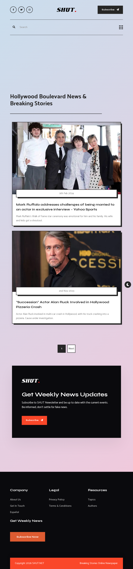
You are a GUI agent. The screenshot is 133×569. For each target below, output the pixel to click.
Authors (92, 506)
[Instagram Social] (29, 9)
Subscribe (108, 9)
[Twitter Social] (21, 9)
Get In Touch (17, 506)
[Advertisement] (66, 61)
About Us (15, 499)
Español (14, 512)
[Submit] (14, 27)
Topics (92, 499)
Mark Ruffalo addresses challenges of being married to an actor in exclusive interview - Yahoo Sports (65, 207)
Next (71, 349)
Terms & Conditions (60, 506)
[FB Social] (13, 9)
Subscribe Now (28, 536)
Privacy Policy (57, 499)
